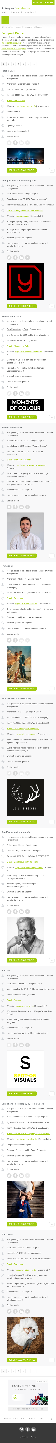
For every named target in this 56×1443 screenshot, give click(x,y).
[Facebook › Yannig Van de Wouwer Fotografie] (15, 257)
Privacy (33, 1437)
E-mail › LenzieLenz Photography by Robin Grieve (28, 1133)
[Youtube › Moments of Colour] (27, 393)
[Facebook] (27, 1429)
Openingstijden (14, 125)
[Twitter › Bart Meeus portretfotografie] (9, 911)
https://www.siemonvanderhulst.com (30, 465)
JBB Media (25, 1437)
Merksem (22, 579)
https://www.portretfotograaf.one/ (29, 867)
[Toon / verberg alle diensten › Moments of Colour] (31, 369)
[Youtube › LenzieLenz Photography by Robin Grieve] (27, 1175)
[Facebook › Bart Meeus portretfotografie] (15, 911)
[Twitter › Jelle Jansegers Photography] (9, 773)
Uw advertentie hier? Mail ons (28, 1409)
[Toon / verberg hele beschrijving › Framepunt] (31, 611)
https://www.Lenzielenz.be (26, 1139)
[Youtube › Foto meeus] (27, 1311)
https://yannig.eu (22, 216)
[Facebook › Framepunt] (15, 640)
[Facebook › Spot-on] (15, 1045)
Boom (20, 193)
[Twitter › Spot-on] (9, 1045)
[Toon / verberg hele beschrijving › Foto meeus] (31, 1277)
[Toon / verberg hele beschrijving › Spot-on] (31, 1013)
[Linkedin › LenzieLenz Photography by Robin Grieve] (21, 1175)
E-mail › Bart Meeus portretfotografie (22, 862)
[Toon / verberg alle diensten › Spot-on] (31, 1021)
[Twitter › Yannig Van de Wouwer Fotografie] (9, 257)
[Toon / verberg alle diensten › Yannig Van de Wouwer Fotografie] (31, 231)
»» (34, 64)
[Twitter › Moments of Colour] (9, 393)
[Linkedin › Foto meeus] (21, 1311)
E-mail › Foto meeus (15, 1264)
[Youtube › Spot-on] (27, 1045)
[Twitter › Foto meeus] (9, 1311)
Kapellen (22, 712)
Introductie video (15, 246)
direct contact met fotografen (13, 49)
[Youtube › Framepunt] (27, 640)
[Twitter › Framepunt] (9, 640)
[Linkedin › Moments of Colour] (21, 393)
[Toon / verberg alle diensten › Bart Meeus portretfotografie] (31, 885)
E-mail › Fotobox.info (16, 101)
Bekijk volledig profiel (22, 170)
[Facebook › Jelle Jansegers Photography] (15, 773)
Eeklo (25, 329)
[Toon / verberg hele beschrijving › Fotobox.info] (31, 111)
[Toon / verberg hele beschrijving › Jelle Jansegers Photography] (31, 741)
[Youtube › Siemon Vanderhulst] (27, 507)
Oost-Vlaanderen (14, 329)
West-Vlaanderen (14, 1117)
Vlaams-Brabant (14, 440)
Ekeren (21, 845)
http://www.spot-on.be (24, 1006)
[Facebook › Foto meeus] (15, 1311)
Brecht (21, 84)
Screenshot (43, 106)
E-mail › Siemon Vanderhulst (19, 460)
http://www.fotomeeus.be (25, 1270)
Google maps (32, 84)
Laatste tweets (14, 243)
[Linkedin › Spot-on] (21, 1045)
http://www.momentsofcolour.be (28, 352)
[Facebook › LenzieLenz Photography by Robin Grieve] (15, 1175)
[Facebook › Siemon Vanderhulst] (15, 507)
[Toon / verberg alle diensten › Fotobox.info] (31, 119)
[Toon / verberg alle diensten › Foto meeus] (31, 1285)
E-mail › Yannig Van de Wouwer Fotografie (25, 210)
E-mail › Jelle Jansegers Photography (23, 729)
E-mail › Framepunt (15, 598)
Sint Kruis (28, 1117)
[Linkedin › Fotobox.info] (21, 142)
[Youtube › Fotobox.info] (27, 142)
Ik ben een (43, 2)
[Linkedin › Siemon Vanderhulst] (21, 507)
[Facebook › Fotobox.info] (15, 142)
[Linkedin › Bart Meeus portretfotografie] (21, 911)
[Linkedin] (33, 1429)
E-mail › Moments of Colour (18, 346)
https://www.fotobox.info (25, 106)
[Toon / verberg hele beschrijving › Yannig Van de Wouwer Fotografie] (31, 223)
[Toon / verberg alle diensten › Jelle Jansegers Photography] (31, 749)
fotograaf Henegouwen (11, 43)
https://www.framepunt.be (26, 604)
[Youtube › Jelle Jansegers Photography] (27, 773)
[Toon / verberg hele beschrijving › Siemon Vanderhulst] (31, 475)
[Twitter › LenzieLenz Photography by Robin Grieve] (9, 1175)
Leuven (26, 440)
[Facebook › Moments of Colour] (15, 393)
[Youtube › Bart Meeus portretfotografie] (27, 911)
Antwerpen (11, 84)
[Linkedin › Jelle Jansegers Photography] (21, 773)
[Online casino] (28, 1381)
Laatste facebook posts (18, 131)
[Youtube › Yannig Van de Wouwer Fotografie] (27, 257)
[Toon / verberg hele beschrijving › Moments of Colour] (31, 361)
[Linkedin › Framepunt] (21, 640)
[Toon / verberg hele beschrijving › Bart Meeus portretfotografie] (31, 877)
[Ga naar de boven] (52, 170)
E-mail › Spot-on (14, 1000)
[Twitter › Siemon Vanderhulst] (9, 507)
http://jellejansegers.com (25, 734)
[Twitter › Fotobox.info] (9, 142)
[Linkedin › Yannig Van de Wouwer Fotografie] (21, 257)
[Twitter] (21, 1429)
